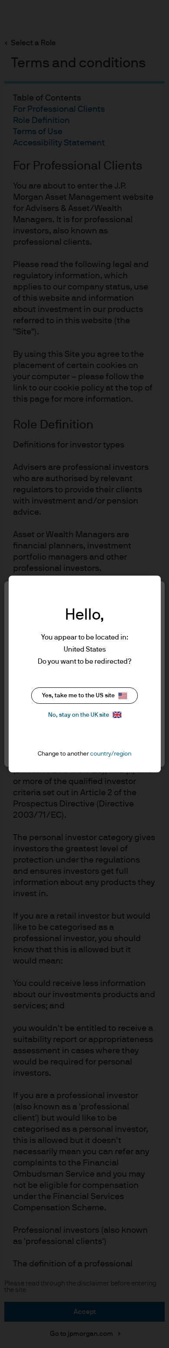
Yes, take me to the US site (78, 696)
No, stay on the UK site (78, 715)
